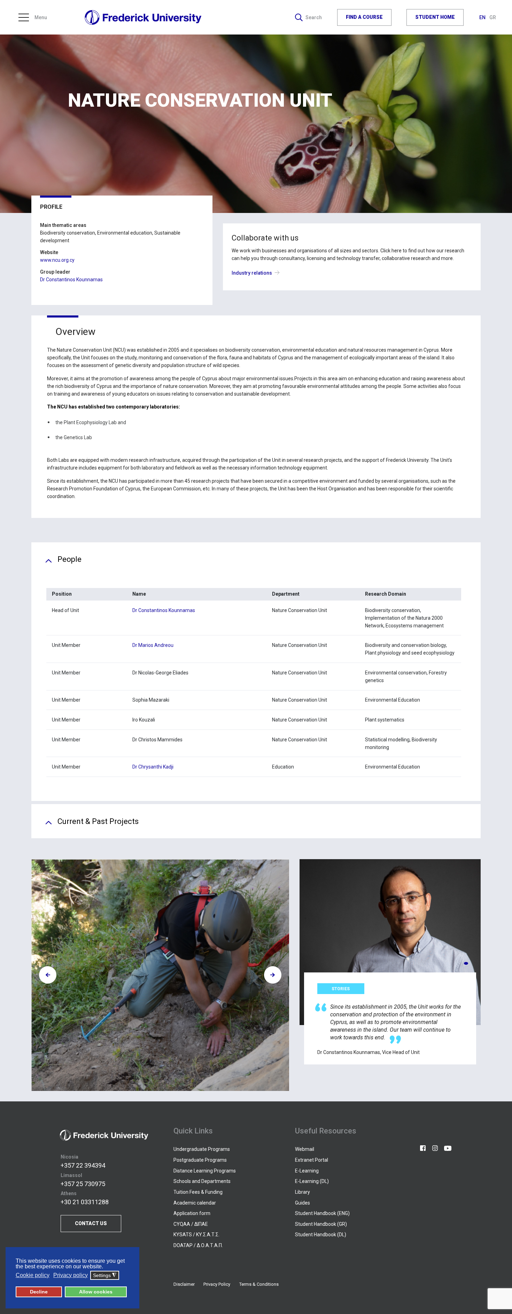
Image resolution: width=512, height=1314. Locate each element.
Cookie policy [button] (32, 1275)
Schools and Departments (202, 1181)
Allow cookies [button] (96, 1291)
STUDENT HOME (435, 17)
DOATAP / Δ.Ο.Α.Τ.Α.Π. (198, 1245)
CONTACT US (91, 1223)
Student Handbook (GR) (321, 1224)
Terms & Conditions (259, 1284)
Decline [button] (39, 1291)
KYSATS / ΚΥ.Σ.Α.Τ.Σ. (196, 1234)
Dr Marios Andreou (152, 645)
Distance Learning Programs (204, 1171)
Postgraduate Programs (200, 1160)
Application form (191, 1213)
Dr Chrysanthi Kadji (152, 767)
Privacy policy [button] (70, 1275)
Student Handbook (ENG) (322, 1213)
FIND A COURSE (364, 17)
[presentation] (47, 975)
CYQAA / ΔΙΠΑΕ (190, 1224)
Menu (40, 17)
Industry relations (252, 273)
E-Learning (307, 1171)
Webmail (304, 1149)
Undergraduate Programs (201, 1149)
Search (313, 17)
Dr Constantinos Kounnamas (71, 279)
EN (483, 17)
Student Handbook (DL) (320, 1234)
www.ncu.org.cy (57, 260)
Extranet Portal (311, 1160)
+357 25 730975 (83, 1183)
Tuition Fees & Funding (198, 1192)
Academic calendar (194, 1203)
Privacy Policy (216, 1284)
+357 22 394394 (83, 1165)
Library (302, 1192)
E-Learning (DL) (312, 1181)
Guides (302, 1203)
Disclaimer (184, 1284)
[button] (466, 963)
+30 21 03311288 (85, 1202)
